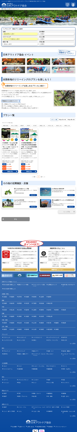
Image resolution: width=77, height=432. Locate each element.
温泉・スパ (50, 351)
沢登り (34, 340)
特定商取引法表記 (41, 426)
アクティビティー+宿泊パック (39, 285)
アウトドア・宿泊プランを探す (14, 29)
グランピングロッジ (23, 379)
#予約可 (28, 125)
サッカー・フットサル (38, 366)
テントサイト (66, 382)
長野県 (42, 310)
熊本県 (27, 329)
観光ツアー (36, 351)
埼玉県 (27, 303)
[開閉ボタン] (66, 211)
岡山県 (20, 323)
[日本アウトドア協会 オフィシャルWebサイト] (14, 6)
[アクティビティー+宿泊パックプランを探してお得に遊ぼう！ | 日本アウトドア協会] (63, 61)
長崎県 (20, 329)
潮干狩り (5, 354)
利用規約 (50, 426)
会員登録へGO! (19, 269)
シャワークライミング (53, 337)
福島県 (49, 296)
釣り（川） (65, 340)
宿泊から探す (8, 44)
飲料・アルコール (22, 396)
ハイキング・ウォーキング (69, 354)
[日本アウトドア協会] (38, 423)
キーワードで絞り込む (8, 122)
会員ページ (22, 426)
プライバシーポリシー (60, 426)
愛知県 (64, 310)
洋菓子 (5, 393)
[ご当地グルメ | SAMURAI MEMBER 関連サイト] (32, 275)
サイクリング (21, 351)
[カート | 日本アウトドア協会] (67, 5)
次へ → (43, 177)
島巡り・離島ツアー (23, 354)
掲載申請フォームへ (57, 269)
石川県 (20, 310)
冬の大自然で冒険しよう (9, 288)
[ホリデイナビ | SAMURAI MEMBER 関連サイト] (7, 275)
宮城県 (27, 296)
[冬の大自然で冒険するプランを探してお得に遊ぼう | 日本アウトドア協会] (63, 70)
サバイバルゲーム (7, 369)
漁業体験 (20, 369)
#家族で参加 (5, 125)
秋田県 (34, 296)
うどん (20, 411)
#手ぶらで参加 (14, 125)
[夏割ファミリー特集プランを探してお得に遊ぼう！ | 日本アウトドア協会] (38, 61)
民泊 (19, 382)
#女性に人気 (58, 125)
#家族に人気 (42, 125)
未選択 (42, 34)
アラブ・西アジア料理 (53, 407)
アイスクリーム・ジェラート (39, 407)
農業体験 (35, 369)
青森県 (12, 296)
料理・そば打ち (66, 369)
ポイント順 (54, 119)
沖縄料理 (50, 411)
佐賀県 (12, 329)
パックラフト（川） (7, 340)
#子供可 (35, 125)
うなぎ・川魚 (36, 411)
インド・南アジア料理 (9, 411)
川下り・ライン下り (53, 340)
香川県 (49, 323)
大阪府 (27, 316)
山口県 (34, 323)
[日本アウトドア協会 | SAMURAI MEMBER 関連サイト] (19, 275)
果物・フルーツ (37, 393)
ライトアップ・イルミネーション (39, 354)
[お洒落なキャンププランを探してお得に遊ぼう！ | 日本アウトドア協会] (14, 70)
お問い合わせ (30, 426)
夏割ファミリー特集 (23, 284)
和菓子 (5, 396)
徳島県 (42, 323)
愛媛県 (57, 323)
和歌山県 (50, 316)
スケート (65, 366)
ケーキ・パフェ (22, 407)
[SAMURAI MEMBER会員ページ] (73, 5)
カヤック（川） (21, 340)
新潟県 (5, 310)
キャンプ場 (50, 382)
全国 (9, 9)
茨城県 (5, 303)
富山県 (12, 310)
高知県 (64, 323)
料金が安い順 (62, 119)
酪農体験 (50, 369)
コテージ (5, 379)
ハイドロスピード (37, 337)
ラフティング (6, 337)
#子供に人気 (50, 125)
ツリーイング (15, 9)
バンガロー (36, 379)
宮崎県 (42, 329)
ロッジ (34, 382)
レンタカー (50, 354)
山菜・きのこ (66, 396)
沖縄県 (57, 329)
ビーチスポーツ (52, 366)
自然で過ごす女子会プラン (69, 285)
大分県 (34, 329)
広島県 (27, 323)
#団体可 (22, 125)
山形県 (42, 296)
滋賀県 (12, 316)
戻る (15, 219)
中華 (19, 393)
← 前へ (34, 177)
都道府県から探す (9, 34)
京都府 (20, 316)
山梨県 (34, 310)
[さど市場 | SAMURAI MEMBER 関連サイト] (69, 275)
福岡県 (5, 329)
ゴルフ (5, 366)
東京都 (42, 303)
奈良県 (42, 316)
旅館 (49, 379)
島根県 (12, 323)
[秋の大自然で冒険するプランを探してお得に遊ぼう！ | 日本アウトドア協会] (14, 61)
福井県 (27, 310)
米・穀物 (50, 396)
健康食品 (50, 393)
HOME (4, 9)
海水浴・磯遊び (66, 351)
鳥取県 (5, 323)
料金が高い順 (71, 119)
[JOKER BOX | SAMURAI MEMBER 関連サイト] (44, 275)
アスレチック (6, 351)
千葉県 (34, 303)
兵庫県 (34, 316)
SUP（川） (65, 337)
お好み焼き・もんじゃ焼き (69, 411)
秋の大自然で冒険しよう (9, 284)
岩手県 (20, 296)
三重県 (5, 316)
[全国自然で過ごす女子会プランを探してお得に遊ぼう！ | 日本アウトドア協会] (38, 70)
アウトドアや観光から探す (12, 39)
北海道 (5, 296)
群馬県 (20, 303)
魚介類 (34, 396)
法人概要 (14, 426)
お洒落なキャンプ (52, 284)
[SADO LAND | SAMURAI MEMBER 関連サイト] (57, 275)
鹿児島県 (50, 329)
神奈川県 (50, 303)
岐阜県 (49, 310)
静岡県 (57, 310)
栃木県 (12, 303)
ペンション (6, 382)
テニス (20, 366)
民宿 (64, 379)
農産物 (64, 393)
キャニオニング (22, 337)
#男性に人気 (67, 125)
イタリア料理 (66, 407)
